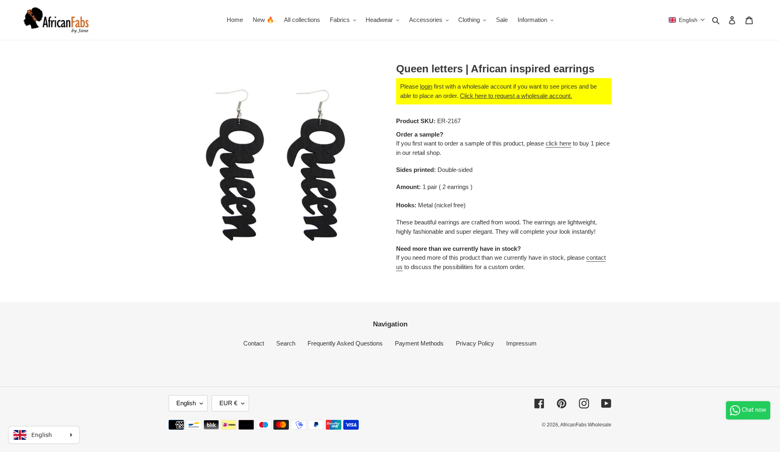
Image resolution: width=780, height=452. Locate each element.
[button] (687, 20)
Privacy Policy (475, 343)
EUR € (228, 403)
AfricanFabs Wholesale (585, 425)
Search (285, 343)
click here (558, 143)
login (426, 86)
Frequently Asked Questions (345, 343)
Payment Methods (419, 343)
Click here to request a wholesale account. (516, 95)
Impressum (521, 343)
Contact (253, 343)
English (186, 403)
